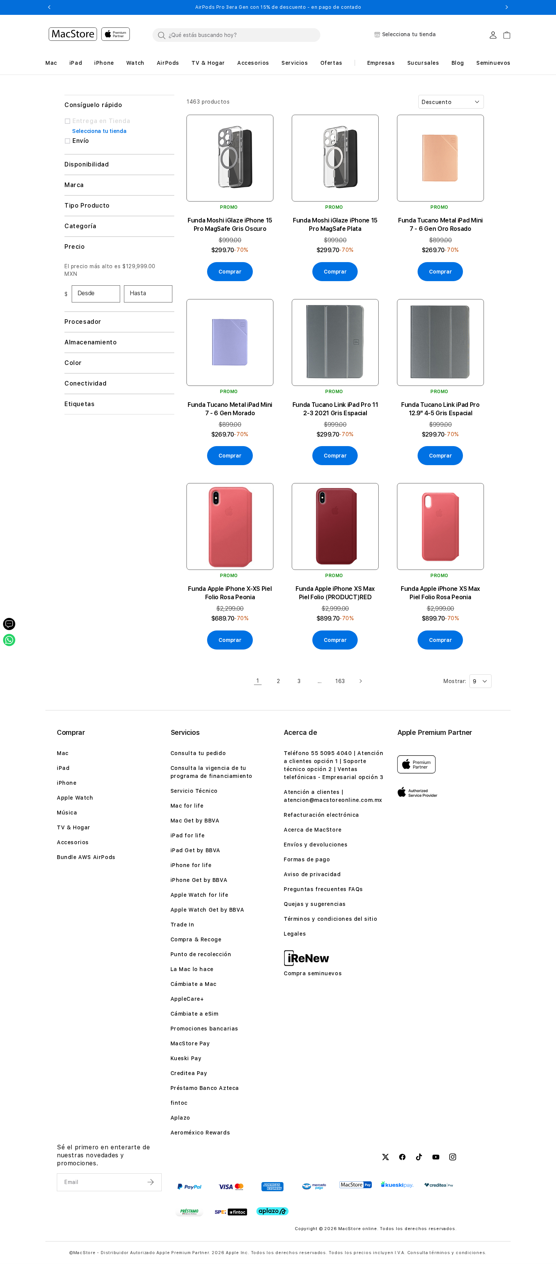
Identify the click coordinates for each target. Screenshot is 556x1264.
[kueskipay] (397, 1184)
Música (67, 813)
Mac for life (187, 806)
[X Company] (385, 1158)
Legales (295, 934)
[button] (49, 7)
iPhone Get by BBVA (199, 880)
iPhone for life (191, 865)
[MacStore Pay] (355, 1184)
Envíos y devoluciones (316, 845)
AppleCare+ (187, 999)
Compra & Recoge (196, 939)
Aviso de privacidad (312, 874)
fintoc (179, 1103)
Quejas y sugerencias (315, 904)
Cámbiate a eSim (194, 1014)
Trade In (182, 925)
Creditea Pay (188, 1073)
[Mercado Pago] (314, 1186)
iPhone (67, 783)
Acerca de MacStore (313, 830)
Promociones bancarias (204, 1029)
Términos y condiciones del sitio (330, 919)
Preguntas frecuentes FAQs (323, 889)
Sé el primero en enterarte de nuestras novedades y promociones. (103, 1155)
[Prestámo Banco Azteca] (189, 1211)
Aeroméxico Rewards (200, 1133)
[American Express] (272, 1186)
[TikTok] (419, 1158)
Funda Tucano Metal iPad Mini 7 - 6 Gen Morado (230, 409)
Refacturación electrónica (321, 815)
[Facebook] (402, 1158)
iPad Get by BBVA (195, 850)
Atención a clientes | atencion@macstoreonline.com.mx (333, 796)
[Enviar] (151, 1182)
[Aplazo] (272, 1211)
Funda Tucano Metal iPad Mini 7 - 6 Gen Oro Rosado (440, 224)
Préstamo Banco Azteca (204, 1088)
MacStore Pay (190, 1043)
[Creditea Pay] (439, 1185)
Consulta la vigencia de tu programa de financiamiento (211, 772)
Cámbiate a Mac (193, 984)
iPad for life (187, 835)
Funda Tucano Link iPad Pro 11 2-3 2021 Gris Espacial (335, 409)
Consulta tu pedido (198, 753)
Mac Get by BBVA (195, 821)
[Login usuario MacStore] (493, 35)
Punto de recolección (200, 954)
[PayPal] (189, 1186)
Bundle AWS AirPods (86, 857)
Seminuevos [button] (493, 63)
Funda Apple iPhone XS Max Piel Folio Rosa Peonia (440, 593)
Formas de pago (307, 859)
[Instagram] (452, 1158)
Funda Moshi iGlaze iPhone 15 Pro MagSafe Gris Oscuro (230, 224)
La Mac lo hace (192, 969)
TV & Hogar (73, 827)
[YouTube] (436, 1158)
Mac (63, 753)
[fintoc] (231, 1211)
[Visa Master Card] (231, 1186)
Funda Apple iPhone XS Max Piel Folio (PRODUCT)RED (335, 593)
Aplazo (180, 1118)
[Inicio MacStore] (89, 35)
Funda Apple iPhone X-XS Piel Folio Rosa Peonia (230, 593)
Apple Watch (75, 798)
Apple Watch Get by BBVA (207, 910)
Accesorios (73, 842)
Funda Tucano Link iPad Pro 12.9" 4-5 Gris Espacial (440, 409)
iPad (63, 768)
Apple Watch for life (199, 895)
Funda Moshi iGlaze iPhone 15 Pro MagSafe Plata (335, 224)
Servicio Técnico (194, 791)
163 (340, 681)
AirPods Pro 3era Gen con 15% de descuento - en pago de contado (278, 7)
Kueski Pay (186, 1058)
